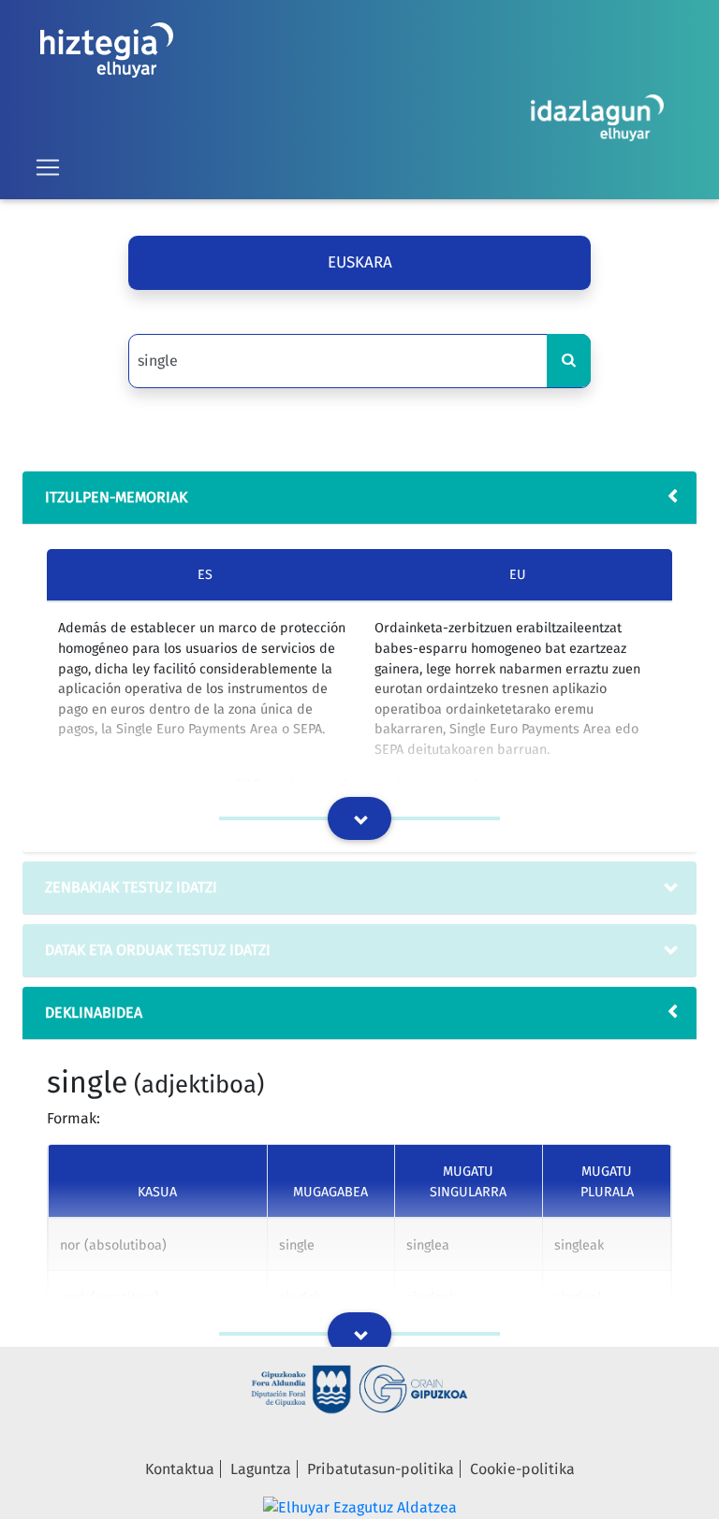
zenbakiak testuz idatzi (131, 887)
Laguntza (260, 1469)
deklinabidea (93, 1012)
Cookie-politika (522, 1469)
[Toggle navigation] (47, 167)
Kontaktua (179, 1469)
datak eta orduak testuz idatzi (158, 950)
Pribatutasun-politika (380, 1469)
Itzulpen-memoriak (116, 497)
